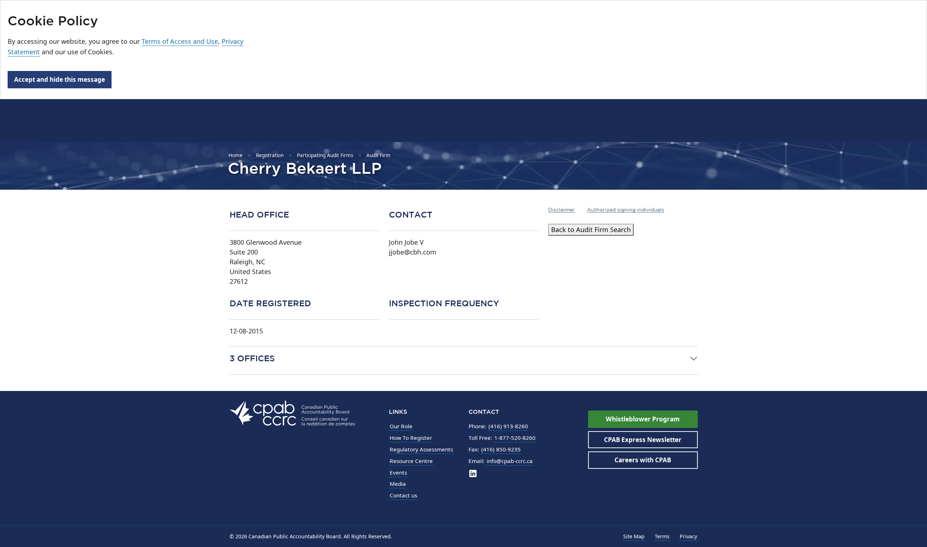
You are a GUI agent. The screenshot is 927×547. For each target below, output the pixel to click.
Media (398, 483)
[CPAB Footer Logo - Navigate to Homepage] (292, 413)
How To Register (411, 437)
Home (235, 155)
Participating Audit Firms (325, 155)
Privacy (688, 536)
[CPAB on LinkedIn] (473, 473)
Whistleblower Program (643, 419)
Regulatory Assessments (421, 449)
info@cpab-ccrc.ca (510, 460)
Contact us (403, 495)
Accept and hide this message (59, 79)
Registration (270, 155)
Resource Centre (411, 460)
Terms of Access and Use (180, 41)
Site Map (634, 536)
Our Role (401, 426)
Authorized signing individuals (625, 209)
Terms (662, 536)
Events (398, 472)
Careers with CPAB (642, 460)
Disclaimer (561, 209)
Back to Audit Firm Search (591, 229)
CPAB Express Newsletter (642, 440)
